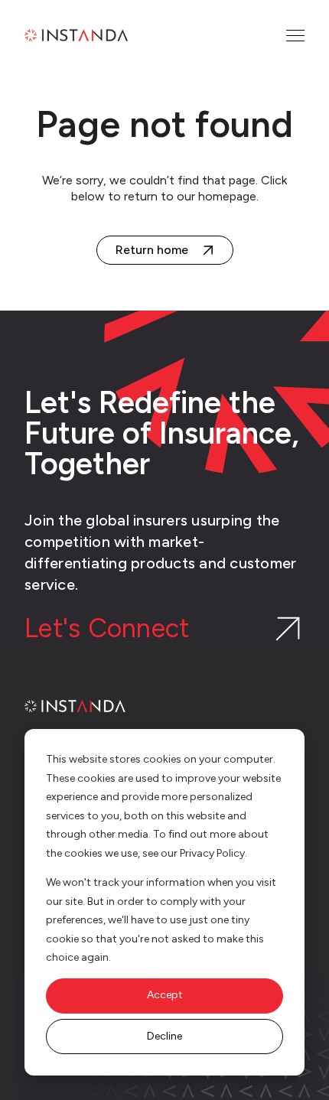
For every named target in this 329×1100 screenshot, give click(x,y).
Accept (165, 994)
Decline (164, 1036)
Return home (152, 249)
